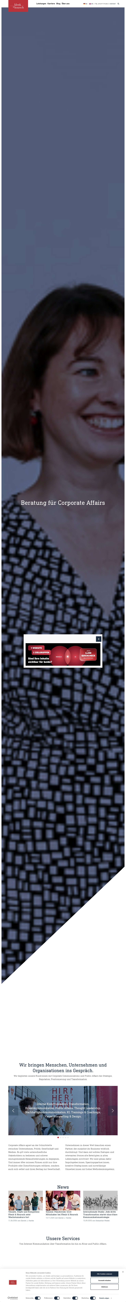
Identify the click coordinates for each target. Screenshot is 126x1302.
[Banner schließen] (123, 1271)
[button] (13, 1110)
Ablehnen (104, 1287)
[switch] (57, 1298)
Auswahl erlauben (104, 1280)
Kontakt (113, 4)
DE (86, 4)
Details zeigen (104, 1298)
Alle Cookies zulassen (104, 1274)
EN (92, 4)
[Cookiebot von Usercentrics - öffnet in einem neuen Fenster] (12, 1298)
